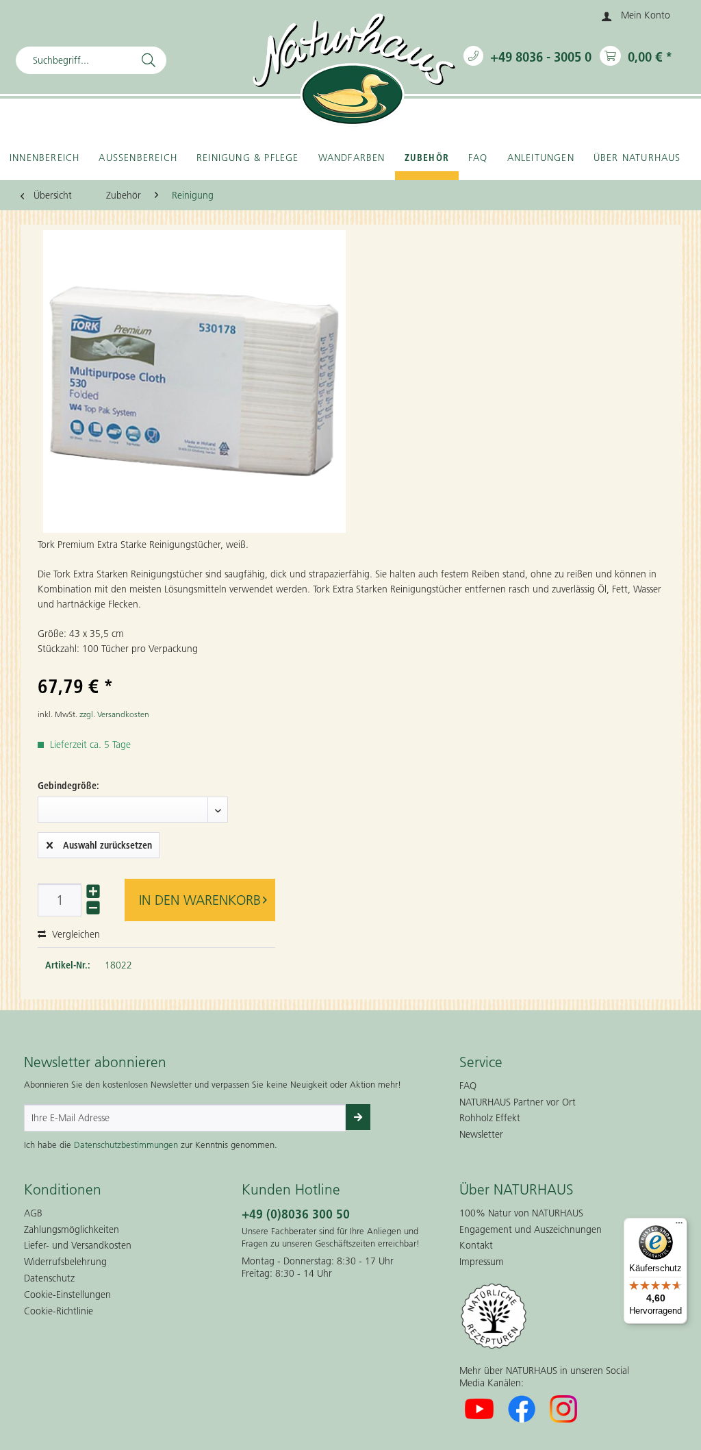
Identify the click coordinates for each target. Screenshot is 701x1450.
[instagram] (564, 1409)
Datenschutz (49, 1278)
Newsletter (481, 1134)
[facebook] (521, 1409)
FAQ (467, 1085)
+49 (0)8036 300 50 (296, 1213)
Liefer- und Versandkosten (77, 1245)
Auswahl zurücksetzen (107, 845)
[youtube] (479, 1409)
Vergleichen (74, 934)
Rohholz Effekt (489, 1118)
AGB (33, 1213)
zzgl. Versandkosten (114, 714)
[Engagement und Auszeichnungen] (551, 1316)
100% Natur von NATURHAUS (521, 1213)
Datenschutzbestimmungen (126, 1144)
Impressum (481, 1261)
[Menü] (679, 1226)
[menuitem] (636, 16)
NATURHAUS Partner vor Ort (517, 1102)
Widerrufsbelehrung (65, 1261)
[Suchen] (148, 60)
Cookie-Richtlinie (58, 1311)
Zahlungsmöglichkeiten (71, 1229)
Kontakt (476, 1245)
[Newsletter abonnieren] (358, 1117)
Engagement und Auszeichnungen (530, 1229)
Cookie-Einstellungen (67, 1294)
